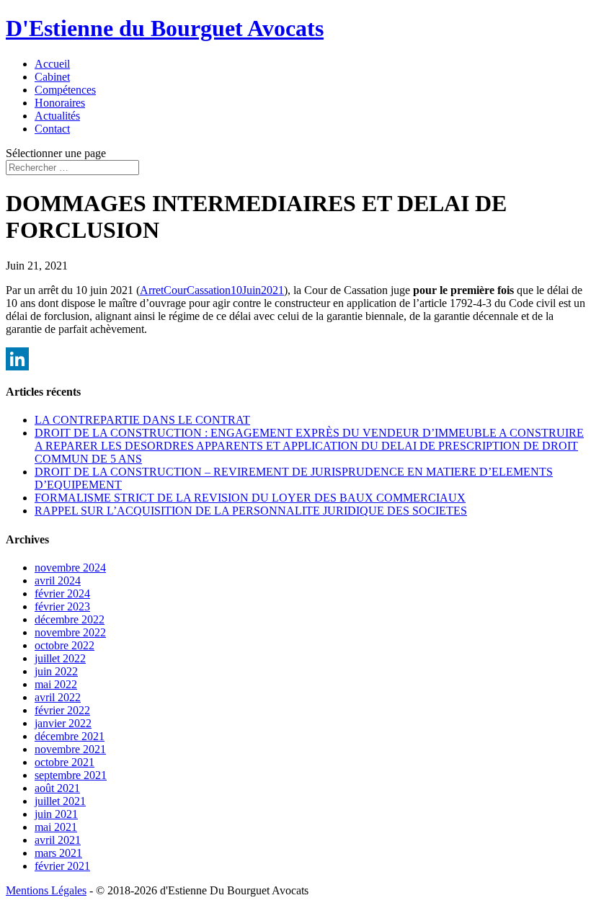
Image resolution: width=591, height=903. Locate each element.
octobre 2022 (64, 645)
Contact (52, 129)
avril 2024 (58, 580)
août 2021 (57, 788)
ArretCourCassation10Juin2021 (212, 290)
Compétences (65, 90)
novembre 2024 (70, 567)
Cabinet (52, 77)
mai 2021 (56, 827)
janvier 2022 (63, 723)
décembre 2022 (70, 619)
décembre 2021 (70, 736)
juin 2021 (56, 814)
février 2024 (62, 593)
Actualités (57, 116)
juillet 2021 (60, 801)
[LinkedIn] (295, 358)
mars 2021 (58, 853)
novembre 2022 (70, 632)
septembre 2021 (71, 775)
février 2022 (62, 710)
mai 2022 (56, 684)
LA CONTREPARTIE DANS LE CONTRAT (142, 420)
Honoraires (60, 103)
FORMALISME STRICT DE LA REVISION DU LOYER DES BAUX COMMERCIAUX (250, 497)
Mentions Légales (46, 890)
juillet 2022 (60, 658)
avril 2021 (58, 840)
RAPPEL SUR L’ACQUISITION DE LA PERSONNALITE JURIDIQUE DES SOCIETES (251, 510)
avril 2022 (58, 697)
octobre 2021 (64, 762)
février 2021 (62, 866)
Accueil (52, 64)
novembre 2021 (70, 749)
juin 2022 (56, 671)
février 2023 (62, 606)
